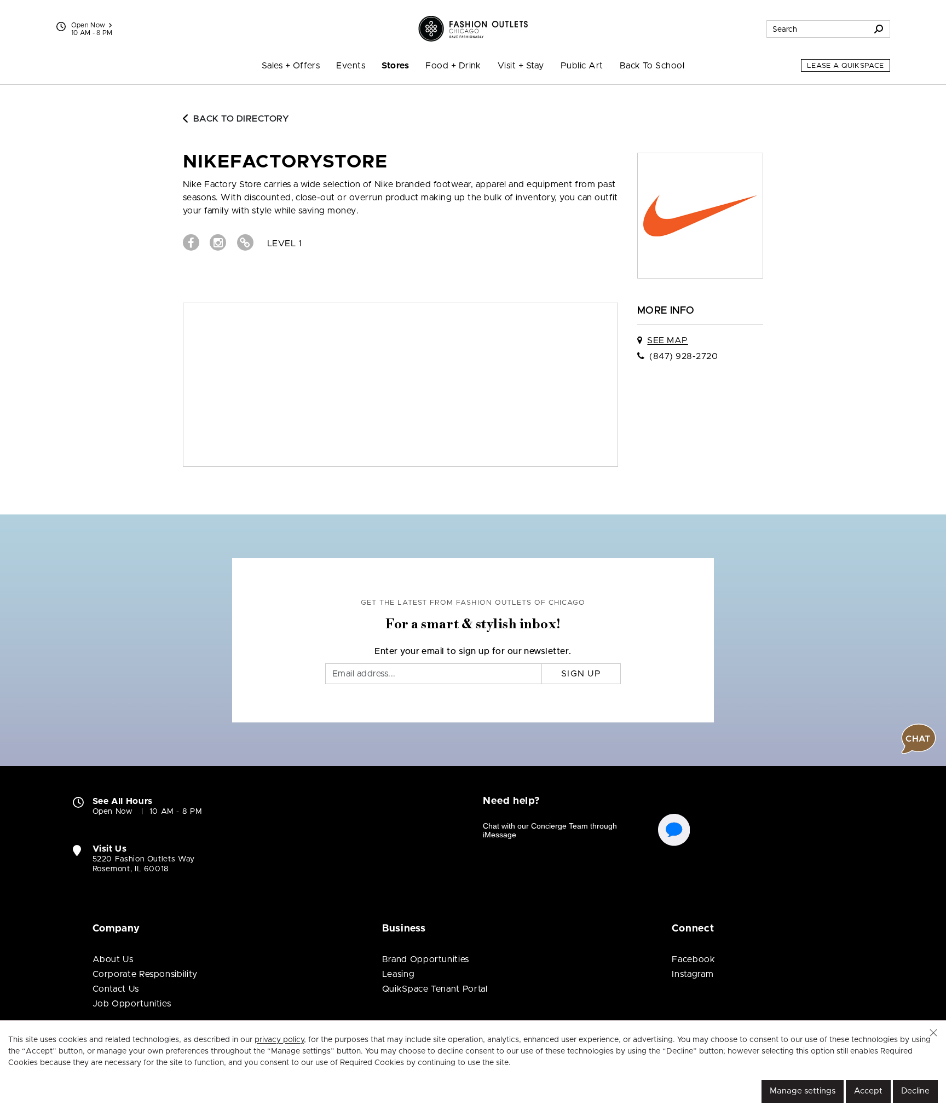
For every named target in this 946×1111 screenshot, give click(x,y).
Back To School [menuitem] (652, 65)
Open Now (88, 25)
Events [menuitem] (350, 65)
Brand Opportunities (425, 959)
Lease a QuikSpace (845, 66)
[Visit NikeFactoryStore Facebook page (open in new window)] (191, 242)
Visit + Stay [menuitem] (521, 65)
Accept (868, 1091)
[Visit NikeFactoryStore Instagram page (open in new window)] (218, 242)
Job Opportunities (132, 1003)
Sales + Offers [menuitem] (291, 65)
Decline (915, 1091)
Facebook (693, 959)
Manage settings (802, 1091)
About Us (113, 959)
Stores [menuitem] (395, 65)
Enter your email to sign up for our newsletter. (473, 651)
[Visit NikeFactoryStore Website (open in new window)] (245, 242)
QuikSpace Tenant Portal (435, 989)
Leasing (398, 974)
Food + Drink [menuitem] (453, 65)
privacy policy (279, 1040)
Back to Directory (241, 118)
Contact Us (116, 989)
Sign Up (581, 673)
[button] (933, 1032)
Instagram (692, 974)
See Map (667, 340)
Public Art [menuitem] (582, 65)
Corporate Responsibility (145, 974)
